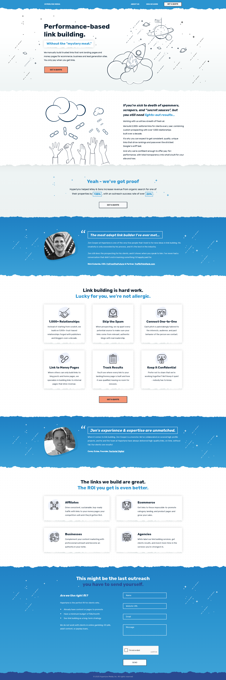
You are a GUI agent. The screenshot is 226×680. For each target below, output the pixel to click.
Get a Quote (56, 70)
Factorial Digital (116, 451)
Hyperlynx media (52, 4)
